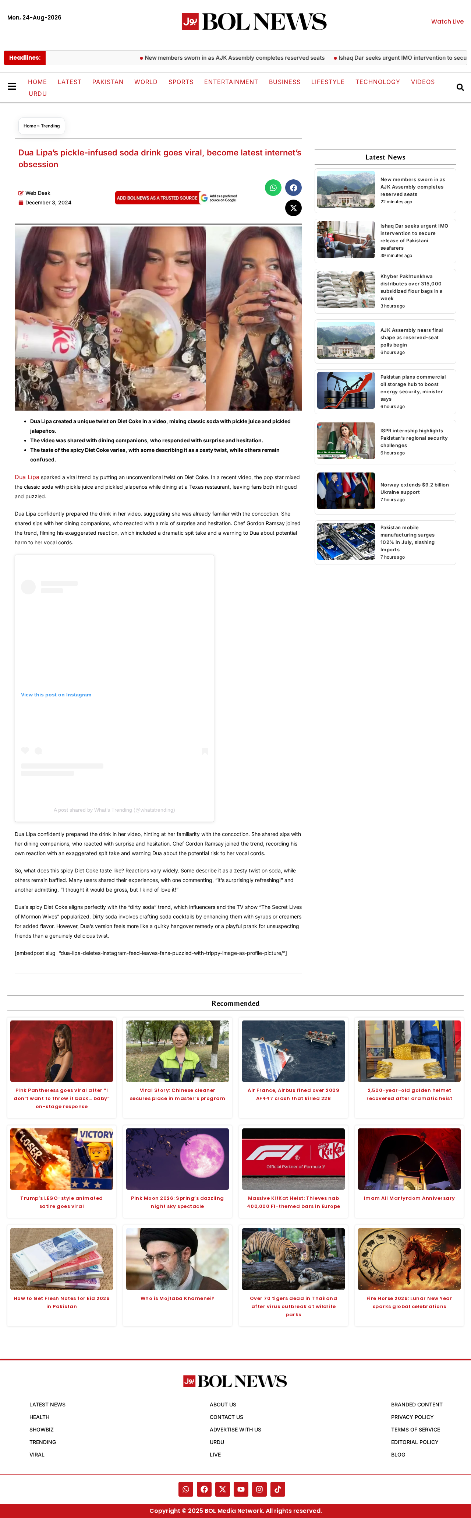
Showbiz (41, 1429)
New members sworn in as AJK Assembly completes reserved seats (208, 57)
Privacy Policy (412, 1417)
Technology (377, 81)
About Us (223, 1404)
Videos (423, 81)
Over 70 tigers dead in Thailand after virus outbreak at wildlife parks (293, 1306)
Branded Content (417, 1404)
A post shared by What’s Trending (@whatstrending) (114, 810)
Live (215, 1454)
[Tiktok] (277, 1489)
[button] (273, 187)
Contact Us (226, 1417)
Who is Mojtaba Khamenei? (178, 1298)
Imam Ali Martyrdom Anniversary (409, 1198)
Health (39, 1417)
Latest (70, 81)
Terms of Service (415, 1429)
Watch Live (447, 21)
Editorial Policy (415, 1442)
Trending (50, 126)
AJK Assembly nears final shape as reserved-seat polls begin (411, 337)
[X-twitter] (222, 1489)
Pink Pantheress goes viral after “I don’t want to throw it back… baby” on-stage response (62, 1098)
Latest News (47, 1404)
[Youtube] (241, 1489)
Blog (398, 1454)
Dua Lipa (27, 477)
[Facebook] (204, 1489)
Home (37, 81)
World (146, 81)
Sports (181, 81)
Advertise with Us (235, 1429)
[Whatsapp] (185, 1489)
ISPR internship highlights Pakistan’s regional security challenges (414, 438)
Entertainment (231, 81)
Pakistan (108, 81)
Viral (37, 1454)
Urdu (38, 93)
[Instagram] (259, 1489)
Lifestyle (328, 81)
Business (285, 81)
